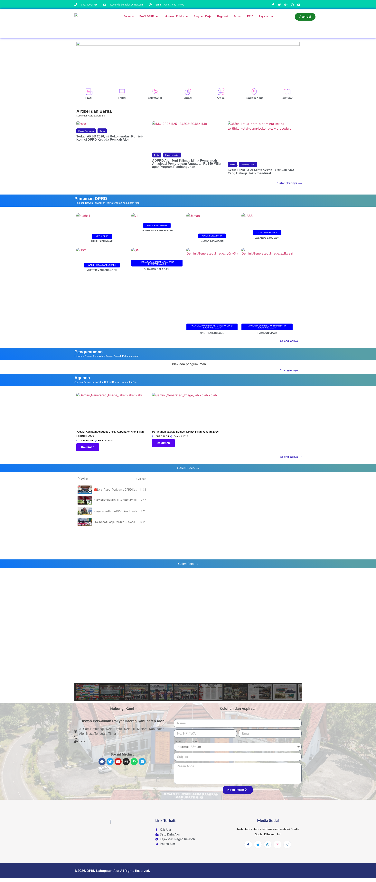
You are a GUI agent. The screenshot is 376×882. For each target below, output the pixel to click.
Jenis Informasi (185, 741)
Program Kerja (254, 97)
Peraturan (287, 97)
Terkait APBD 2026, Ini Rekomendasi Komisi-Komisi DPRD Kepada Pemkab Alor (109, 138)
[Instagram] (126, 761)
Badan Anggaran (86, 131)
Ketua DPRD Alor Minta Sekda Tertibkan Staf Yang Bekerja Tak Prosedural (261, 171)
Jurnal (188, 97)
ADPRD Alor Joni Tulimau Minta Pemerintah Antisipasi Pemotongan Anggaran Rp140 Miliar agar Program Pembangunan (186, 163)
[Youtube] (118, 761)
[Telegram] (142, 761)
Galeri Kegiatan (172, 155)
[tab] (111, 489)
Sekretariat (155, 97)
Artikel (221, 97)
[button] (102, 236)
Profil (88, 97)
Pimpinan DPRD (248, 165)
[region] (188, 635)
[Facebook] (102, 761)
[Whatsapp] (134, 761)
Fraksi (122, 97)
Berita (102, 131)
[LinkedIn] (268, 844)
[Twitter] (110, 761)
